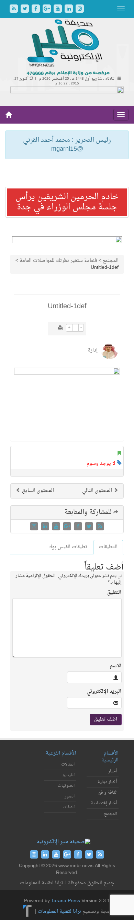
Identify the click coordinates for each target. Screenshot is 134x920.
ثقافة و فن (107, 792)
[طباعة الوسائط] (60, 328)
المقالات (68, 764)
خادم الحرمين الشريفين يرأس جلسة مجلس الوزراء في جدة (67, 202)
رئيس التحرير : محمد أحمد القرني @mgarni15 (67, 144)
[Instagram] (80, 9)
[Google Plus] (47, 9)
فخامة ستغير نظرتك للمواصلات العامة (58, 260)
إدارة (93, 350)
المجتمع (111, 260)
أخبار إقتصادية (104, 803)
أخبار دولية (107, 782)
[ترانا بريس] (27, 911)
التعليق (114, 592)
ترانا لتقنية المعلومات (59, 911)
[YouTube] (58, 9)
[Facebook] (36, 9)
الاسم (116, 666)
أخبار (112, 771)
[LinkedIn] (69, 9)
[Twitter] (25, 9)
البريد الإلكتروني (104, 691)
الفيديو (69, 775)
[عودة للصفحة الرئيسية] (67, 48)
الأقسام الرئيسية (110, 757)
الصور (70, 796)
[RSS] (14, 9)
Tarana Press (65, 901)
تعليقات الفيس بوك (68, 547)
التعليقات (108, 547)
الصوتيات (66, 786)
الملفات (69, 807)
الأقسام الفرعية (61, 753)
